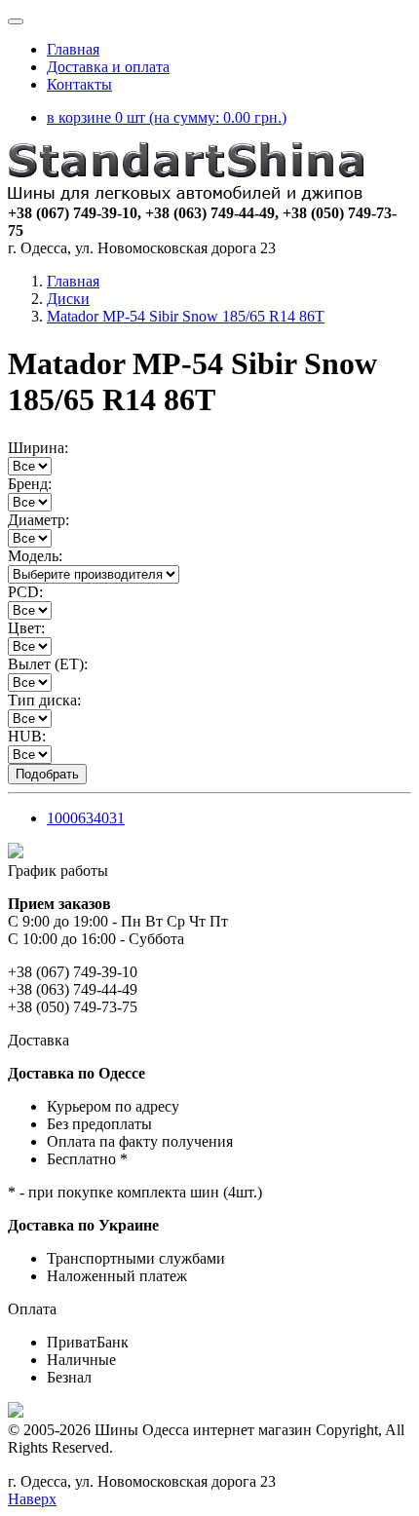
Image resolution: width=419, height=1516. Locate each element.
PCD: (25, 592)
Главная (73, 49)
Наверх (32, 1499)
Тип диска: (44, 700)
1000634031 (86, 818)
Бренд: (30, 483)
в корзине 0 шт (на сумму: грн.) (166, 117)
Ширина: (38, 447)
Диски (68, 298)
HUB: (27, 736)
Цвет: (26, 628)
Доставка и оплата (108, 66)
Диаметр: (38, 520)
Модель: (35, 556)
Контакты (79, 84)
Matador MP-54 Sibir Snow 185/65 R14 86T (185, 316)
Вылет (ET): (48, 664)
